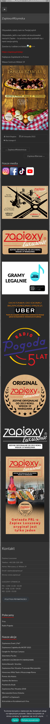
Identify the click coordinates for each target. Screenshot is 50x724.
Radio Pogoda (7, 625)
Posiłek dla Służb (8, 685)
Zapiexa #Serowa (36, 156)
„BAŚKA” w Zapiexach (10, 697)
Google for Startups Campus (13, 651)
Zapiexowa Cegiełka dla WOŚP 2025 (16, 647)
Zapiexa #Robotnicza (15, 149)
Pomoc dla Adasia (9, 676)
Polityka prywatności (30, 720)
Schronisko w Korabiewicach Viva (15, 701)
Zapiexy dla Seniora (9, 680)
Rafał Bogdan (11, 136)
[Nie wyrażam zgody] (47, 716)
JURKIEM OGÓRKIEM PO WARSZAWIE (18, 660)
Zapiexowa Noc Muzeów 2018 (14, 689)
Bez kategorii (11, 140)
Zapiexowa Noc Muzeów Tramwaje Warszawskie (21, 668)
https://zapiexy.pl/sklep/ (12, 52)
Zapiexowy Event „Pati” (11, 643)
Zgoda (15, 720)
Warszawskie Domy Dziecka (13, 693)
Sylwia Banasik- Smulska (11, 664)
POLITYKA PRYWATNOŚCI (16, 599)
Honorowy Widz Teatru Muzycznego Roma (19, 672)
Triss (4, 621)
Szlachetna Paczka (9, 656)
